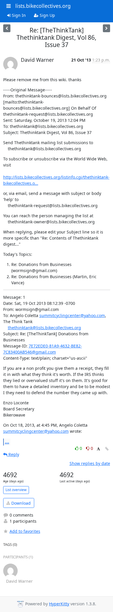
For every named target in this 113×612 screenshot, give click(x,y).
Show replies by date (90, 463)
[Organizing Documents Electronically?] (106, 28)
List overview (16, 489)
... (7, 442)
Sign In (18, 15)
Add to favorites (25, 531)
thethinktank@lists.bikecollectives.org (44, 327)
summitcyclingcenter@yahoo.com (72, 315)
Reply (13, 454)
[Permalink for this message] (107, 449)
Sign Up (47, 15)
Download (20, 503)
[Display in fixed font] (98, 449)
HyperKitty (59, 603)
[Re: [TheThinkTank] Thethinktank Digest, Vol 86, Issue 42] (6, 28)
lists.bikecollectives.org (43, 5)
